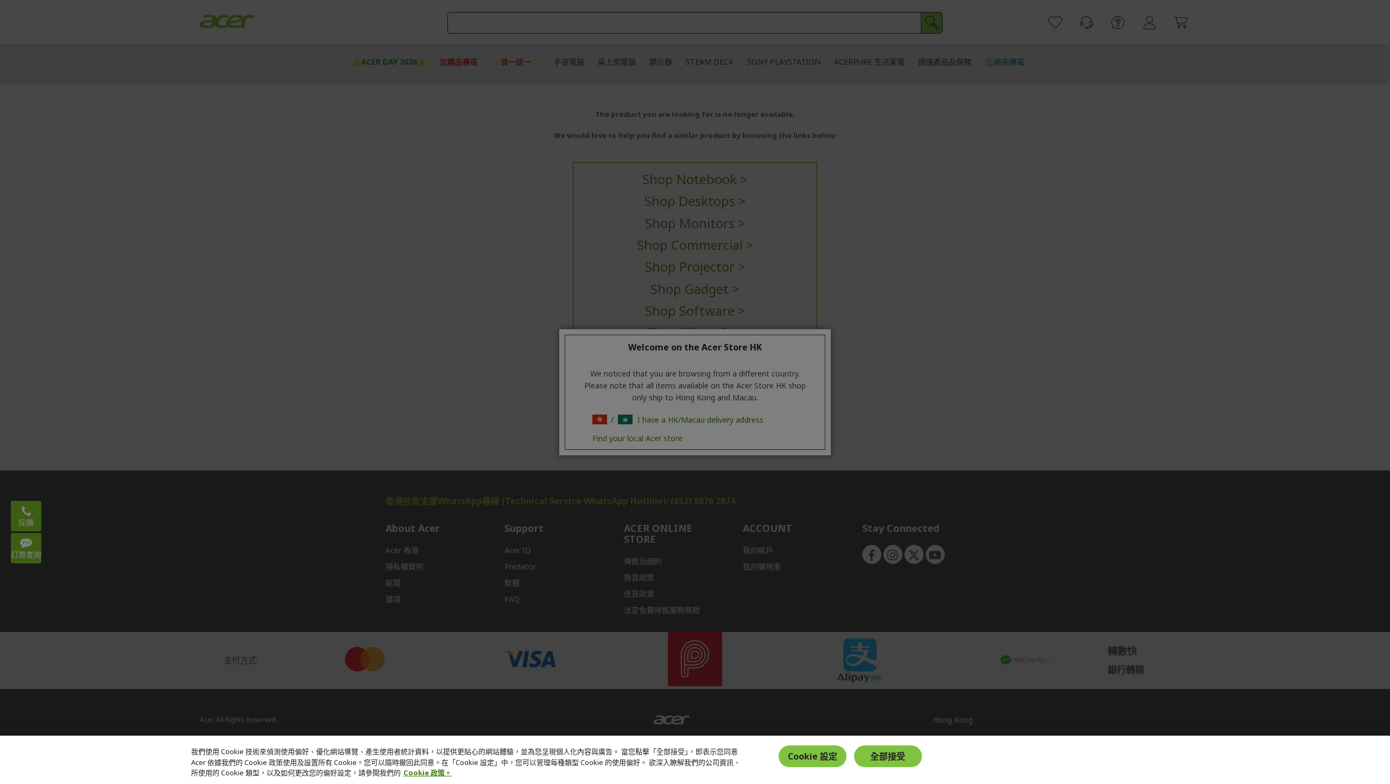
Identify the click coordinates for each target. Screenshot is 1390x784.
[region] (695, 760)
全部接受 (887, 756)
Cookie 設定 (812, 756)
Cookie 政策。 (427, 772)
